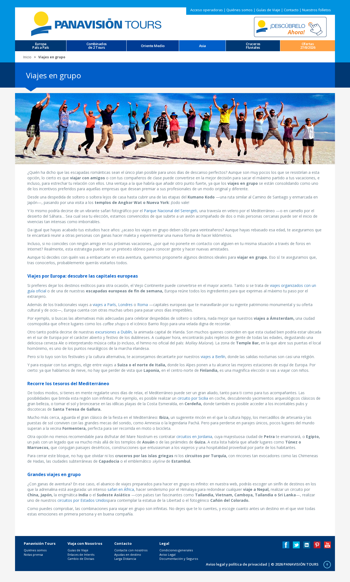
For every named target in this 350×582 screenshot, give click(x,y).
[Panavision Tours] (97, 23)
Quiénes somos (239, 9)
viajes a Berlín (213, 356)
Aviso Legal (167, 554)
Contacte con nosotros (130, 550)
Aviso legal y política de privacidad (236, 564)
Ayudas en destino (127, 554)
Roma (142, 304)
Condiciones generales (176, 550)
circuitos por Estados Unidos (82, 500)
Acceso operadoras (206, 9)
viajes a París (104, 304)
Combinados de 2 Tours (96, 45)
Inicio (27, 57)
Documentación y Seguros (178, 559)
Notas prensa (33, 554)
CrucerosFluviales (253, 45)
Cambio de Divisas (81, 559)
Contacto (291, 9)
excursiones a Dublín (113, 332)
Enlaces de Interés (81, 554)
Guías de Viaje (268, 9)
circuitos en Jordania (194, 436)
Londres (125, 304)
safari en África (120, 489)
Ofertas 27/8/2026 (307, 45)
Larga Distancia (125, 559)
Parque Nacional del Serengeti (170, 210)
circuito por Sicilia (192, 398)
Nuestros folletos (316, 9)
